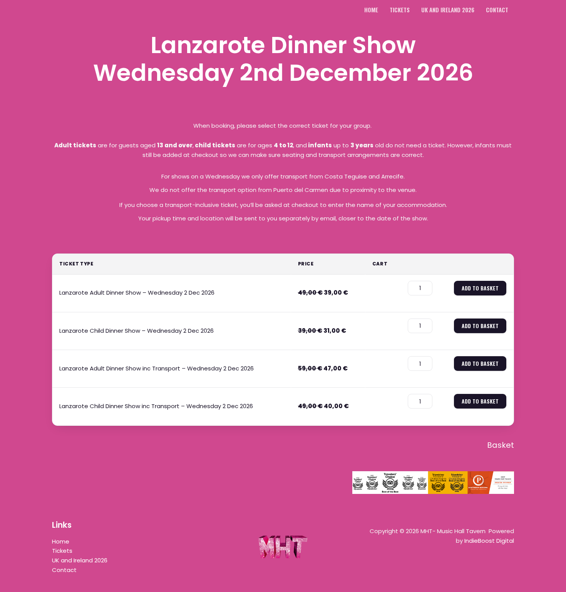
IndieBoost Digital (489, 541)
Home (60, 541)
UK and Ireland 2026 (79, 560)
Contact (64, 570)
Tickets (62, 551)
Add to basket (480, 288)
